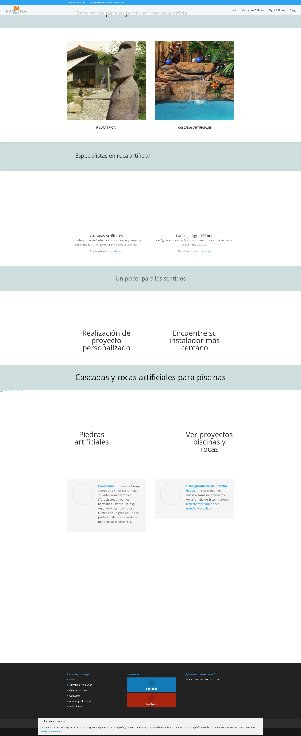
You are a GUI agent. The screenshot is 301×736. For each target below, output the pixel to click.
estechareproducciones (203, 504)
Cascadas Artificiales (106, 235)
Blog (293, 10)
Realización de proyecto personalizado (106, 340)
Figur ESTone (277, 10)
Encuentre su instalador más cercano (194, 340)
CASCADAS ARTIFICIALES (194, 127)
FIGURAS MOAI (106, 127)
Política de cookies (51, 731)
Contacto (74, 695)
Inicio (234, 10)
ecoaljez (205, 508)
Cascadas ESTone (253, 10)
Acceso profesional (80, 701)
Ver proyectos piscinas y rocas (209, 441)
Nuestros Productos (80, 685)
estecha (191, 508)
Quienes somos (78, 690)
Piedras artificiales (91, 438)
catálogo (118, 251)
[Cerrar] (260, 721)
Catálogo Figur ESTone (194, 235)
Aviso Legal (75, 706)
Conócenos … (108, 486)
